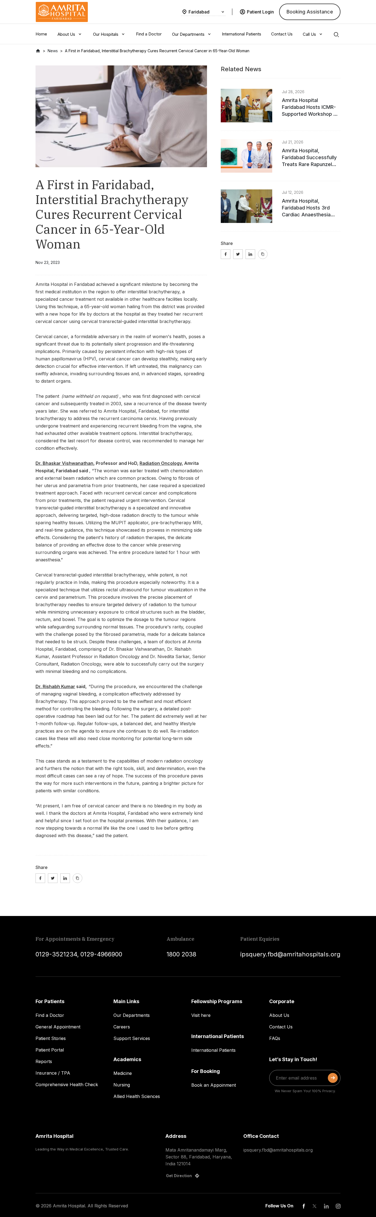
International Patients (213, 1050)
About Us (279, 1015)
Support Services (131, 1038)
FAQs (274, 1038)
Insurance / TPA (53, 1073)
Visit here (201, 1015)
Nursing (121, 1085)
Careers (121, 1027)
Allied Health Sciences (136, 1096)
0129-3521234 (56, 954)
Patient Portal (50, 1050)
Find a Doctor (50, 1015)
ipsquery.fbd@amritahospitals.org (290, 954)
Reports (44, 1061)
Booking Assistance (310, 12)
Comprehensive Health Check (67, 1084)
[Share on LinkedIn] (65, 878)
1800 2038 (181, 954)
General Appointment (58, 1027)
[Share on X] (53, 878)
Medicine (122, 1073)
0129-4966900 (101, 954)
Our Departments (131, 1015)
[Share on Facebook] (40, 878)
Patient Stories (51, 1038)
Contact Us (281, 1027)
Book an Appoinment (213, 1085)
